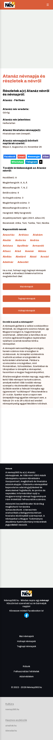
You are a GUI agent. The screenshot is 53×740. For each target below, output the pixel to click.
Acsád (44, 256)
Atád (18, 251)
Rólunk (26, 666)
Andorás (20, 240)
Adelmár (8, 262)
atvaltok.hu (10, 725)
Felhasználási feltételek (26, 671)
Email (21, 156)
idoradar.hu (11, 730)
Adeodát (23, 262)
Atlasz (7, 251)
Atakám (38, 234)
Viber (46, 156)
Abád (33, 256)
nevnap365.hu (12, 709)
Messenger (34, 156)
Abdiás (7, 256)
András (34, 240)
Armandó (38, 245)
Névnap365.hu (34, 687)
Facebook (9, 156)
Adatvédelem (26, 676)
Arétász (24, 234)
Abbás (42, 251)
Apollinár (22, 245)
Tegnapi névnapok (26, 298)
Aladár (7, 240)
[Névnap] (26, 597)
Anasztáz (9, 234)
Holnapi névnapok (26, 310)
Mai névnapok (26, 286)
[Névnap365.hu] (9, 5)
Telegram (31, 162)
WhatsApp (17, 162)
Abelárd (21, 256)
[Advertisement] (26, 38)
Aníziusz (8, 245)
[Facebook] (26, 619)
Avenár (29, 251)
